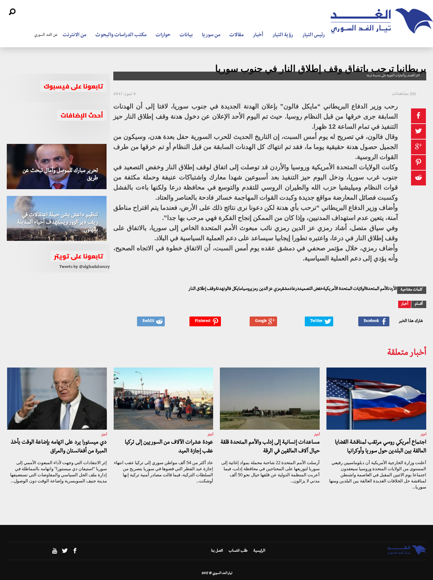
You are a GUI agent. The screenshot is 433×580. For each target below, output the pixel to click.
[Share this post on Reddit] (418, 178)
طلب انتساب (238, 551)
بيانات (186, 35)
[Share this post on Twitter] (418, 131)
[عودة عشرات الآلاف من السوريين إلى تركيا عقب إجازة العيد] (163, 399)
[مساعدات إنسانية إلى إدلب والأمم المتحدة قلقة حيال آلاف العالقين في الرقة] (270, 399)
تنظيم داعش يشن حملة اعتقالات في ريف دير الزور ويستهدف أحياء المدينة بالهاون (57, 223)
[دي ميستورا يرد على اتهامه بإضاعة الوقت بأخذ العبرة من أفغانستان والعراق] (57, 399)
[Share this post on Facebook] (418, 115)
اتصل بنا (217, 551)
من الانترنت (74, 35)
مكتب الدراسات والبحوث (120, 35)
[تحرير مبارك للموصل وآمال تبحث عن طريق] (57, 166)
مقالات (236, 35)
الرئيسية (259, 551)
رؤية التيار (282, 35)
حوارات (163, 35)
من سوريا (211, 35)
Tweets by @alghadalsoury (84, 267)
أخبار (258, 35)
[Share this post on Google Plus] (418, 147)
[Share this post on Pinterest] (418, 162)
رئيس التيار (313, 35)
